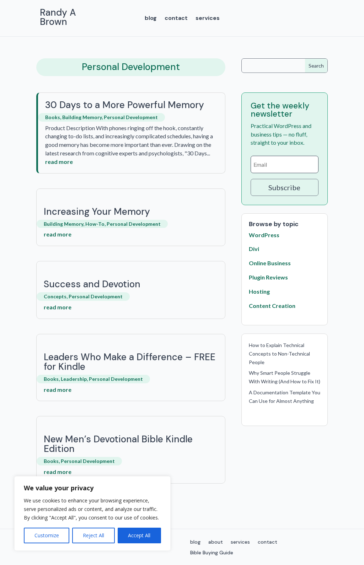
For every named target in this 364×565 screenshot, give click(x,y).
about (215, 542)
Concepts (55, 296)
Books (52, 117)
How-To (95, 224)
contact (176, 19)
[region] (92, 513)
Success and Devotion (92, 284)
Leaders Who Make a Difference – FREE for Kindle (129, 362)
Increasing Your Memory (97, 212)
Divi (254, 248)
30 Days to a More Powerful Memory (124, 105)
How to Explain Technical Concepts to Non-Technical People (279, 353)
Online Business (270, 263)
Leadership (74, 379)
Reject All (93, 535)
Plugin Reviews (268, 277)
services (208, 19)
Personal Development (131, 117)
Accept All (139, 535)
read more (59, 161)
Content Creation (272, 305)
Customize (46, 535)
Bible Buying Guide (211, 553)
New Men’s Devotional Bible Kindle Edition (118, 444)
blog (151, 19)
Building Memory (82, 117)
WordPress (264, 234)
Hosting (259, 291)
